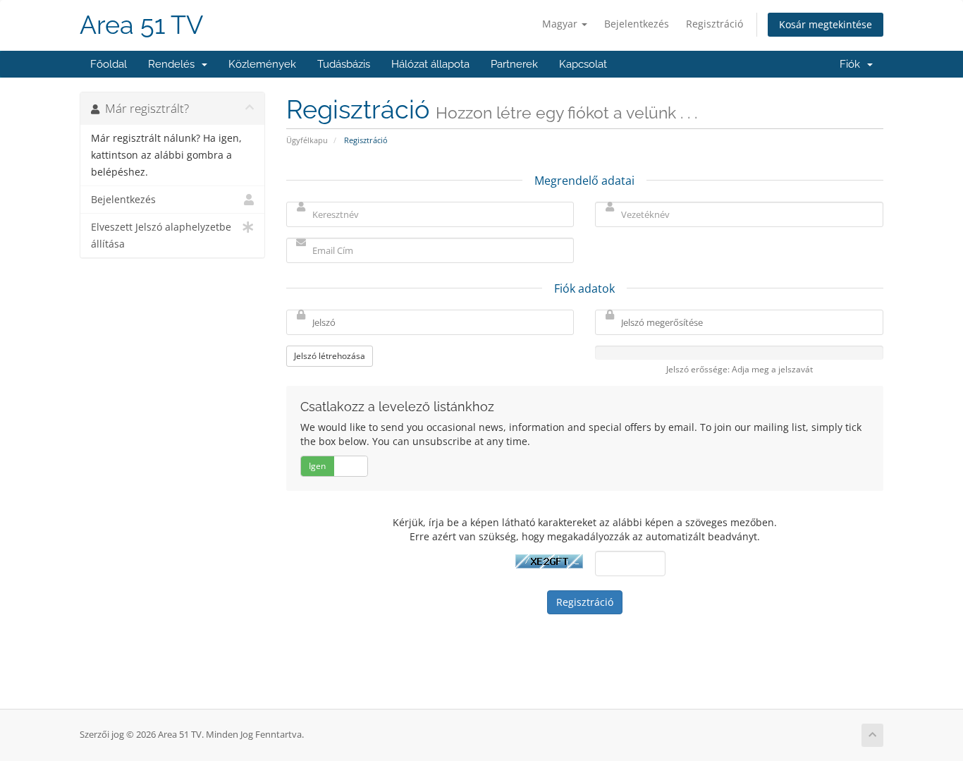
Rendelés (174, 64)
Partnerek (514, 64)
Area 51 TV (141, 25)
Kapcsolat (583, 64)
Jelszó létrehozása (329, 356)
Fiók (853, 64)
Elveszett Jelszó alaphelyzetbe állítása (161, 235)
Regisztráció (714, 23)
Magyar (561, 23)
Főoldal (108, 64)
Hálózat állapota (430, 64)
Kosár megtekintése (825, 24)
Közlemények (262, 64)
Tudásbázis (343, 64)
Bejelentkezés (636, 23)
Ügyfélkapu (307, 140)
